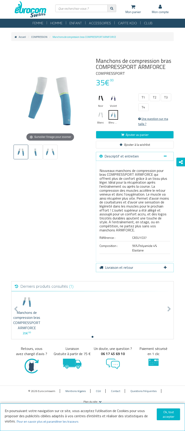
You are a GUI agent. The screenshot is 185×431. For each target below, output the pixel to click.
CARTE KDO (127, 23)
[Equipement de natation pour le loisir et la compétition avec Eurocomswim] (30, 9)
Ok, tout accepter (168, 414)
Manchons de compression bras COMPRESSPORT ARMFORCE (26, 320)
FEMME (37, 23)
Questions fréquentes (143, 391)
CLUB (148, 23)
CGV (98, 391)
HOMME (56, 23)
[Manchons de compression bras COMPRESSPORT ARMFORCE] (26, 302)
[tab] (135, 156)
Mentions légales (75, 391)
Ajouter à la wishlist (137, 144)
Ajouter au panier (137, 134)
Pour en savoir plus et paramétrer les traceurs (48, 421)
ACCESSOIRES (100, 23)
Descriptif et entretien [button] (121, 156)
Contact (115, 391)
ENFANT (75, 23)
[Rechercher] (111, 8)
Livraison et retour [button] (119, 267)
